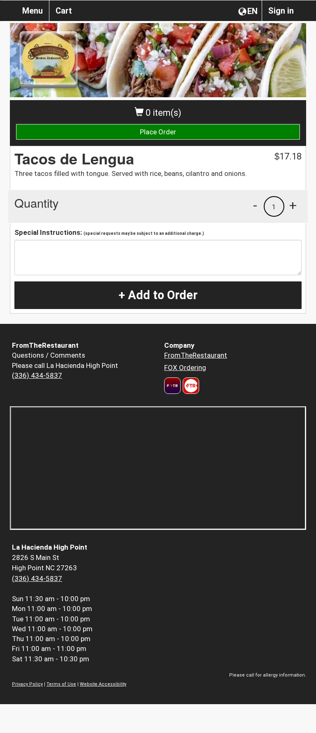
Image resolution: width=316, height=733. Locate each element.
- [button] (255, 205)
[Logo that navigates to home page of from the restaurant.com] (172, 385)
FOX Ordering (185, 367)
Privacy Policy (27, 684)
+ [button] (293, 205)
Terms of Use (61, 684)
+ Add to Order (158, 295)
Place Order (158, 132)
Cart (64, 11)
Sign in (281, 11)
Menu (32, 11)
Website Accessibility (103, 684)
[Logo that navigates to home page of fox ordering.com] (190, 385)
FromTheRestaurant (195, 355)
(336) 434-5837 (37, 375)
